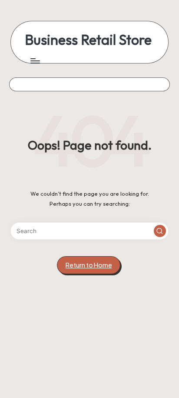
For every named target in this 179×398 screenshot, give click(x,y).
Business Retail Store (88, 39)
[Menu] (34, 60)
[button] (160, 231)
